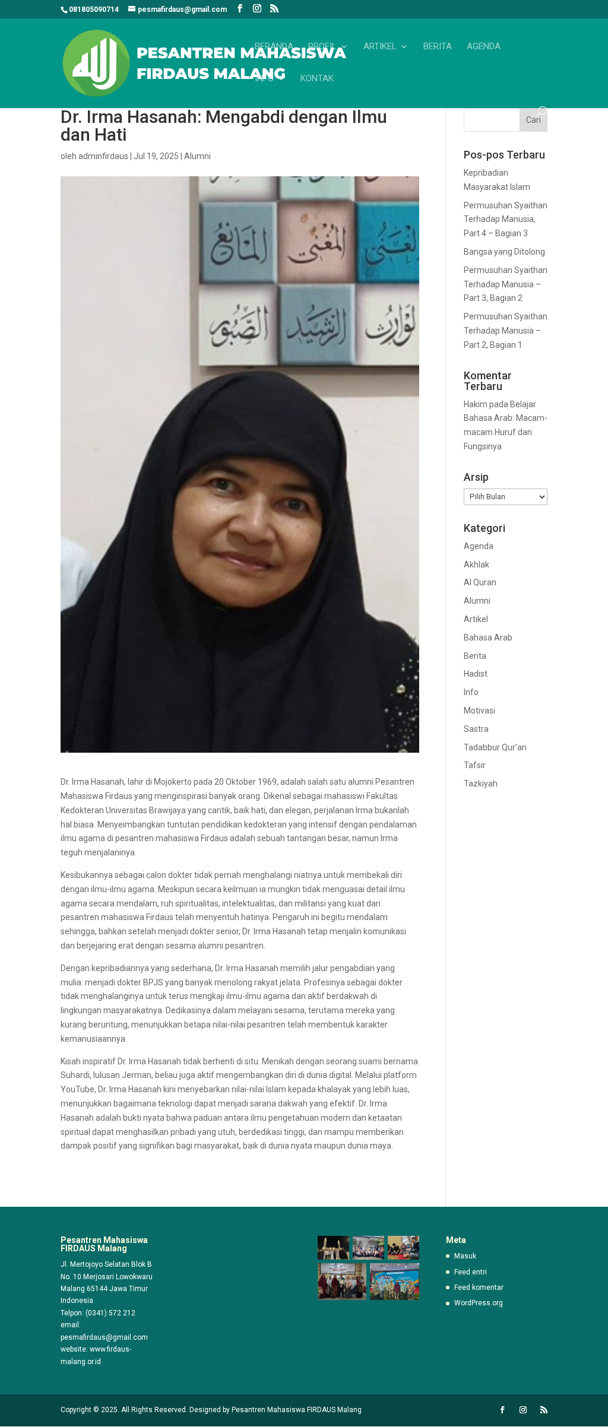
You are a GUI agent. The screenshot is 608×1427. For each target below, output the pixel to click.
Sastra (476, 729)
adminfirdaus (103, 156)
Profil (322, 47)
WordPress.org (478, 1303)
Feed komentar (479, 1287)
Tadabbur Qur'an (495, 747)
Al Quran (480, 582)
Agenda (484, 47)
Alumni (197, 156)
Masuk (465, 1256)
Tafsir (475, 765)
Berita (437, 47)
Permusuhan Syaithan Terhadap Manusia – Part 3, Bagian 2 (505, 284)
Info (264, 79)
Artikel (380, 47)
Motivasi (479, 710)
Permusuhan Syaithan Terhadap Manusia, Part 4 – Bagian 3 (505, 220)
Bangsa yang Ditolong (504, 251)
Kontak (317, 79)
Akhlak (476, 564)
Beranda (274, 47)
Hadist (475, 673)
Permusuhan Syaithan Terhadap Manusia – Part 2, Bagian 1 (505, 331)
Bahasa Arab (488, 637)
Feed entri (470, 1272)
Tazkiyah (481, 783)
